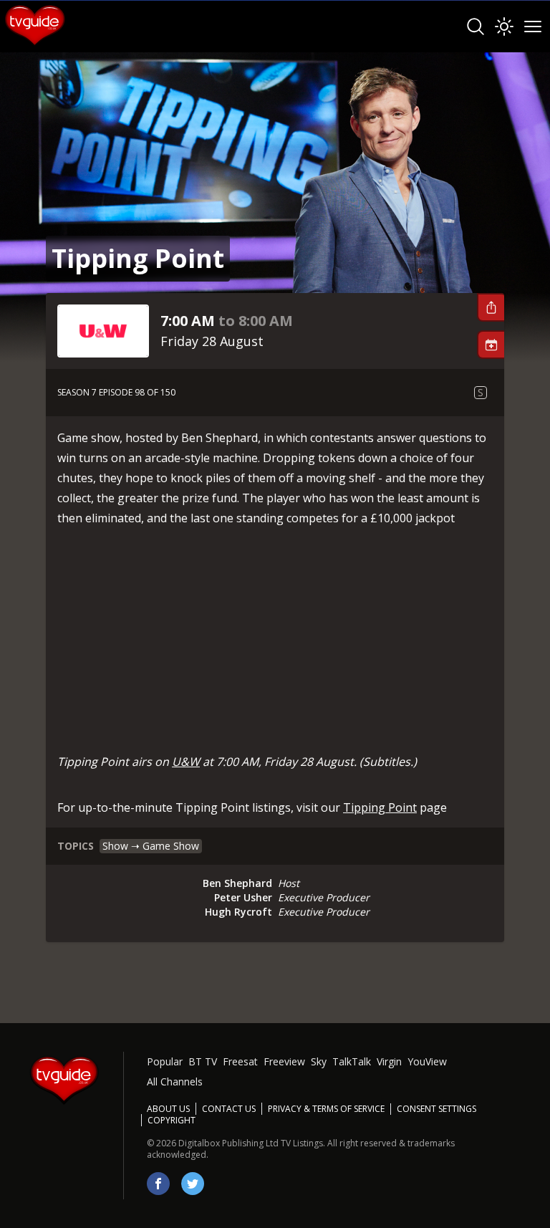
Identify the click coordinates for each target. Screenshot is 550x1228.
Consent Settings (436, 1109)
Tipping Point (380, 807)
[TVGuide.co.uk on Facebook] (158, 1183)
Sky (319, 1061)
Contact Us (229, 1109)
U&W (186, 761)
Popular (165, 1061)
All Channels (175, 1081)
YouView (427, 1061)
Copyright (172, 1120)
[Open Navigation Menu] (532, 26)
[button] (490, 307)
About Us (168, 1109)
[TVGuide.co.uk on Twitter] (192, 1183)
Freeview (284, 1061)
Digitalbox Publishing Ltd (228, 1143)
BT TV (202, 1061)
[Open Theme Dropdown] (504, 26)
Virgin (389, 1061)
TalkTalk (351, 1061)
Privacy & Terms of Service (326, 1109)
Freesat (240, 1061)
